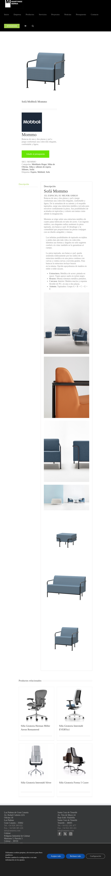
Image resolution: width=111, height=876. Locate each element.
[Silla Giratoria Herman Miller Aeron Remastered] (36, 704)
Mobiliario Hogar (39, 164)
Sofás (32, 169)
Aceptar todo (56, 856)
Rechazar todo (75, 856)
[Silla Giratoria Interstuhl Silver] (36, 761)
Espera (33, 172)
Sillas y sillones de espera (40, 167)
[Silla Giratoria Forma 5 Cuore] (74, 761)
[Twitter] (65, 834)
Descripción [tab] (24, 184)
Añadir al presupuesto (35, 154)
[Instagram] (71, 834)
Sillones (25, 169)
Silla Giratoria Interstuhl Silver (36, 782)
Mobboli (41, 172)
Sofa (48, 172)
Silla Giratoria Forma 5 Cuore (74, 782)
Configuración (95, 856)
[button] (33, 25)
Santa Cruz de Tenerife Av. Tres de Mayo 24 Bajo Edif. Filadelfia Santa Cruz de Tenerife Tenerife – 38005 (67, 817)
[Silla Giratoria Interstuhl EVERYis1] (74, 704)
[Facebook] (60, 834)
